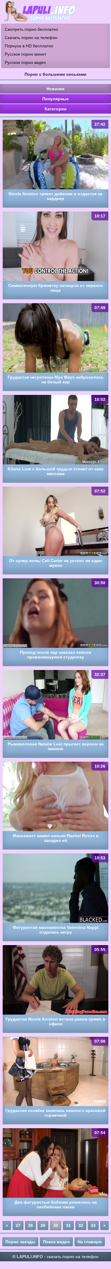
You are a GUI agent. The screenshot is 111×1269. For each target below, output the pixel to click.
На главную (90, 1241)
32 (80, 1225)
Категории (56, 108)
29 (43, 1225)
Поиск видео (56, 1241)
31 (68, 1225)
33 (93, 1225)
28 (30, 1225)
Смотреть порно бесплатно (31, 29)
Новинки (55, 88)
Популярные (55, 98)
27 (18, 1225)
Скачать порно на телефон (31, 37)
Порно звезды (20, 1241)
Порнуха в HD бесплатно (29, 45)
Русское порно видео (25, 62)
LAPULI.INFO (30, 1256)
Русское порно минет (25, 54)
